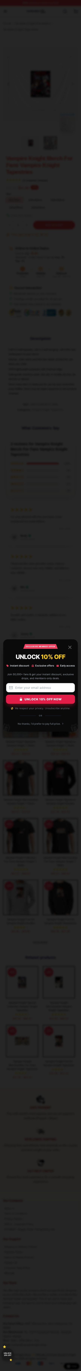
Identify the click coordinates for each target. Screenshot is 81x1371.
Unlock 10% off (7, 1354)
